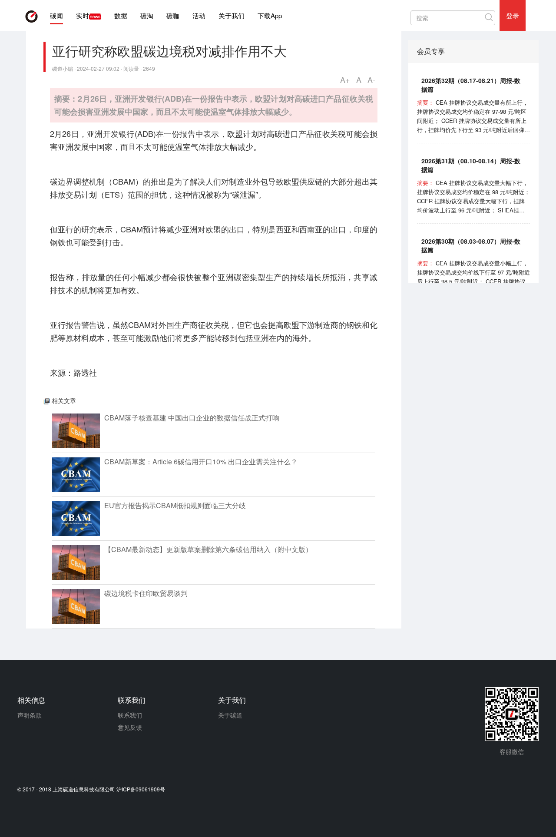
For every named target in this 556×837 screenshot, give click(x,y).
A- (371, 79)
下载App (270, 15)
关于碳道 (230, 715)
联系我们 (130, 715)
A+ (345, 79)
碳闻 (56, 15)
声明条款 (29, 715)
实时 (82, 15)
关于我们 (231, 15)
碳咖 (172, 15)
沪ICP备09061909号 (140, 789)
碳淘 (146, 15)
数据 (120, 15)
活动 (198, 15)
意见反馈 (130, 727)
